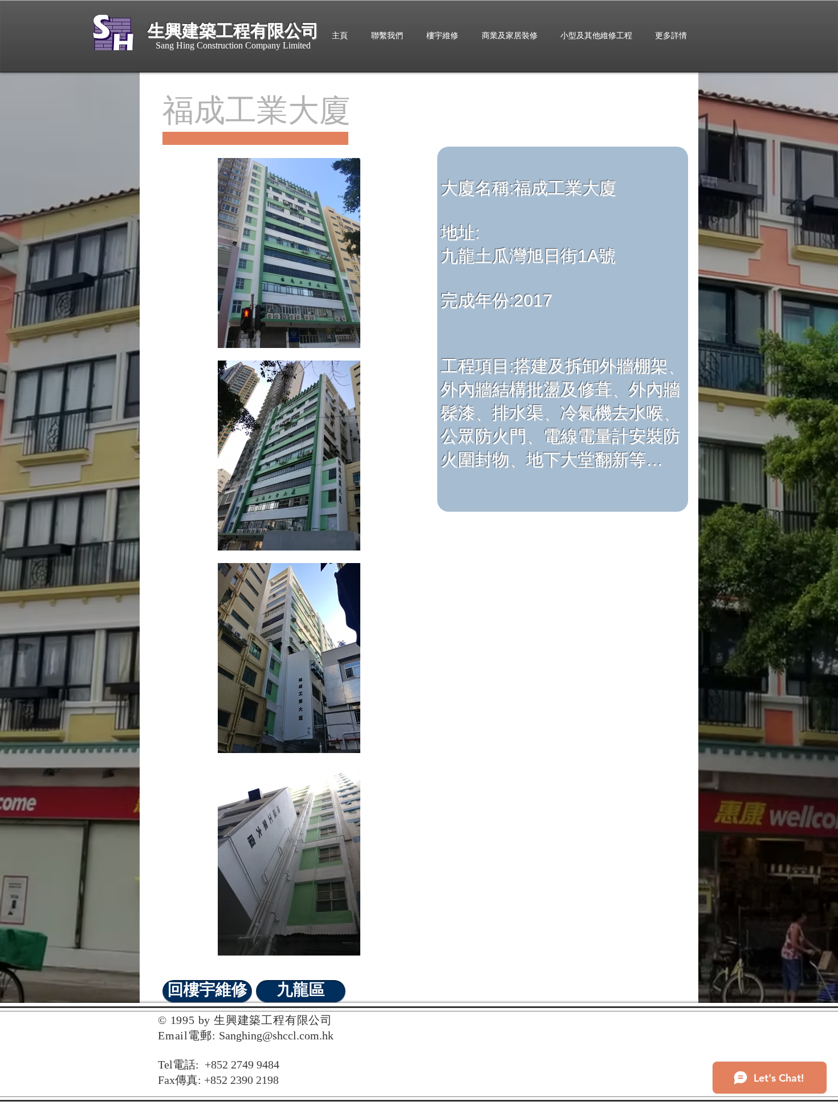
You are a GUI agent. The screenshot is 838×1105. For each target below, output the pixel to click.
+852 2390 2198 (241, 1080)
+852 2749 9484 (242, 1064)
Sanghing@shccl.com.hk (276, 1035)
